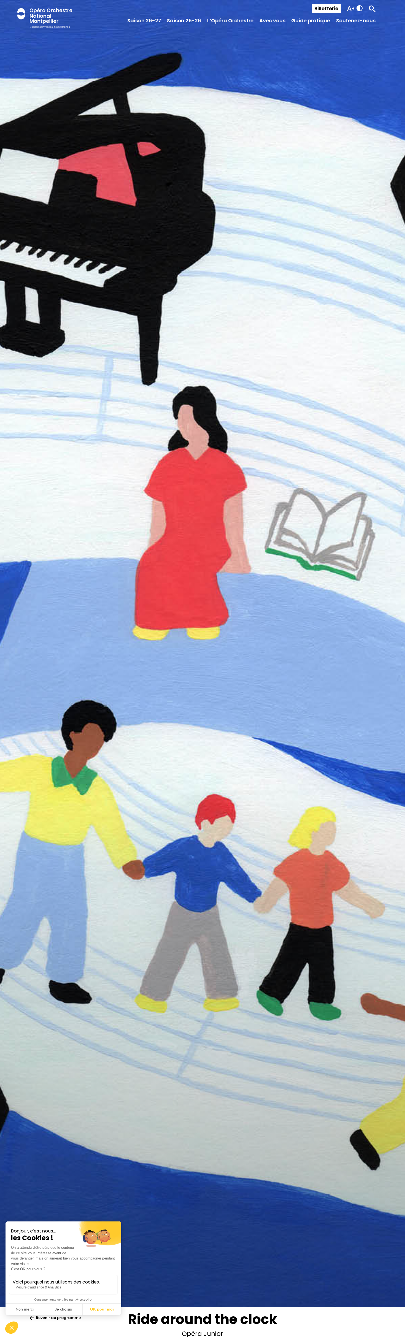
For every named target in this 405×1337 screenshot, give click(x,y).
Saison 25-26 (184, 20)
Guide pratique (310, 20)
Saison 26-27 (144, 20)
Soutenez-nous (356, 20)
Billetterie (326, 8)
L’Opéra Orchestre (230, 20)
